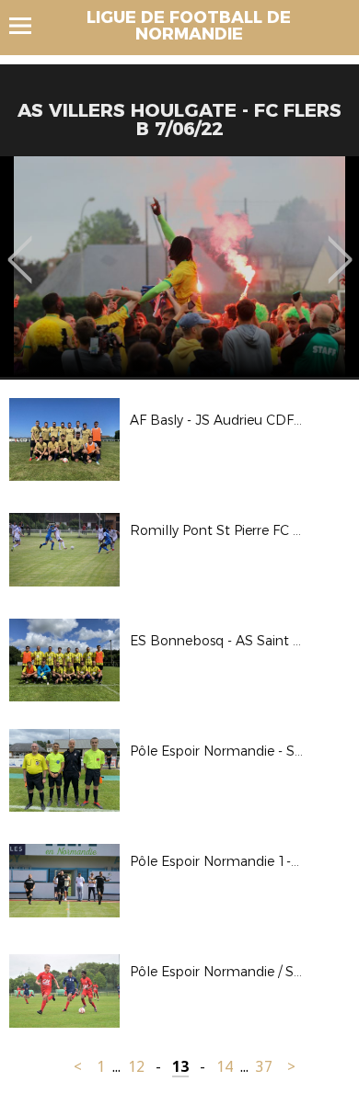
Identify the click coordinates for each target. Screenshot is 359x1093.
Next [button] (340, 246)
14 (224, 1067)
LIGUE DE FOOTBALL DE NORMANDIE (189, 25)
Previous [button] (20, 246)
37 (264, 1067)
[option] (179, 266)
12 (136, 1067)
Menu (29, 26)
